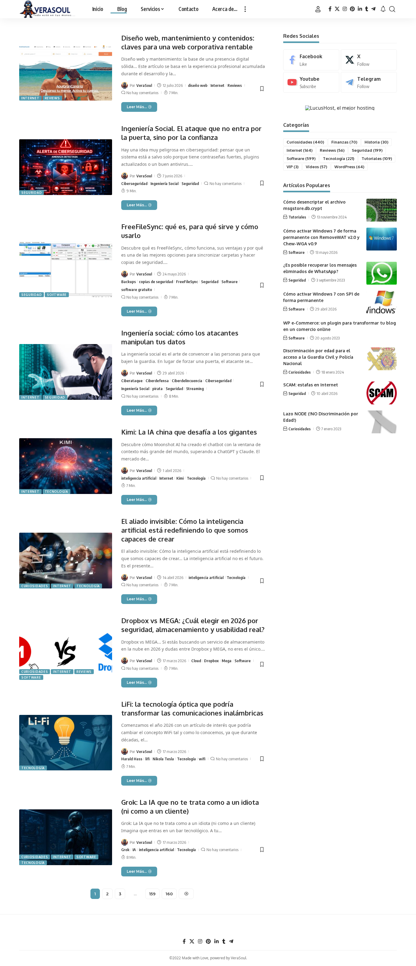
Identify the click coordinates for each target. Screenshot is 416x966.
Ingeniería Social (164, 183)
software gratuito (136, 289)
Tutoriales (376, 158)
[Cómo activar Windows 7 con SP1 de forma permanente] (381, 302)
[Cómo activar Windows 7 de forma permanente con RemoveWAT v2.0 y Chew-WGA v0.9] (381, 239)
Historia (376, 142)
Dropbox (211, 660)
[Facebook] (330, 9)
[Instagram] (344, 9)
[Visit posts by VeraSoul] (124, 85)
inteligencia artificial (138, 478)
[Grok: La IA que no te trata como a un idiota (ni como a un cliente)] (65, 837)
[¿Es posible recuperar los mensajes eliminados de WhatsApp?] (381, 273)
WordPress (349, 166)
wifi (202, 758)
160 (169, 893)
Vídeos (316, 166)
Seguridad (31, 192)
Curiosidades (34, 586)
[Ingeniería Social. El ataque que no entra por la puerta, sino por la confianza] (65, 167)
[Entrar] (318, 9)
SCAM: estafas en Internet (310, 384)
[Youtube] (311, 82)
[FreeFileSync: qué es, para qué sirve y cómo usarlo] (65, 269)
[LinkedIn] (360, 9)
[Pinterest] (352, 9)
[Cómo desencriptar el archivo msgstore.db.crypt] (381, 210)
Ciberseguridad (134, 183)
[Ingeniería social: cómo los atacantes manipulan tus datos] (65, 372)
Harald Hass (131, 758)
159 (152, 893)
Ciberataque (132, 380)
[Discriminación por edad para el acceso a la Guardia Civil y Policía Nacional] (381, 358)
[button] (245, 9)
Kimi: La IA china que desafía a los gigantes (189, 432)
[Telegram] (373, 9)
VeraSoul (144, 85)
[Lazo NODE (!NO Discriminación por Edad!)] (381, 421)
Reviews (52, 98)
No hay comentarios (142, 92)
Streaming (195, 388)
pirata (157, 388)
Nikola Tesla (163, 758)
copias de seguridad (156, 281)
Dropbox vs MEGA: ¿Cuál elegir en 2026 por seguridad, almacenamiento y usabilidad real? (193, 625)
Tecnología (56, 491)
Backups (128, 281)
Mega (226, 660)
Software (57, 295)
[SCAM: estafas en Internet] (381, 393)
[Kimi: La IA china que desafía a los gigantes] (65, 466)
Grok (125, 849)
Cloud (196, 660)
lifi (147, 758)
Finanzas (344, 142)
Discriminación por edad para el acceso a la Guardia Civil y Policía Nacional (318, 357)
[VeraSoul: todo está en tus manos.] (47, 9)
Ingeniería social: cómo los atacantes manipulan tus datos (179, 337)
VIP (292, 166)
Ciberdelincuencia (187, 380)
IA (134, 849)
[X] (337, 9)
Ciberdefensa (157, 380)
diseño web (197, 85)
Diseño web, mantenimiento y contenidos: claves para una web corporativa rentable (187, 42)
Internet (30, 98)
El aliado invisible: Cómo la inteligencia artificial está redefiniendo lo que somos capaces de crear (184, 530)
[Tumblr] (367, 9)
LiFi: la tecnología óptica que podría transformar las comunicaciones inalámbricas (192, 708)
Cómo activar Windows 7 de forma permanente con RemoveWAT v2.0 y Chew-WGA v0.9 (321, 237)
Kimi (180, 478)
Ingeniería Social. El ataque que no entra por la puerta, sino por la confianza (191, 132)
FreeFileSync (187, 281)
